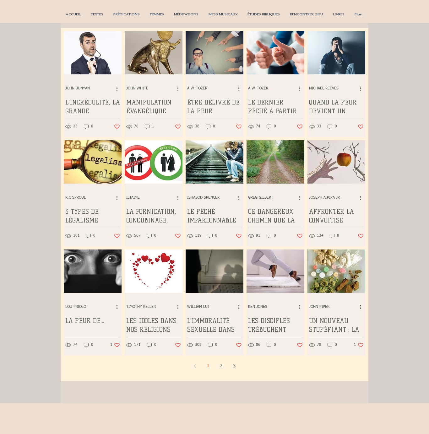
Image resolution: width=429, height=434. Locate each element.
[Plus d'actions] (119, 88)
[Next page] (234, 366)
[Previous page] (194, 366)
